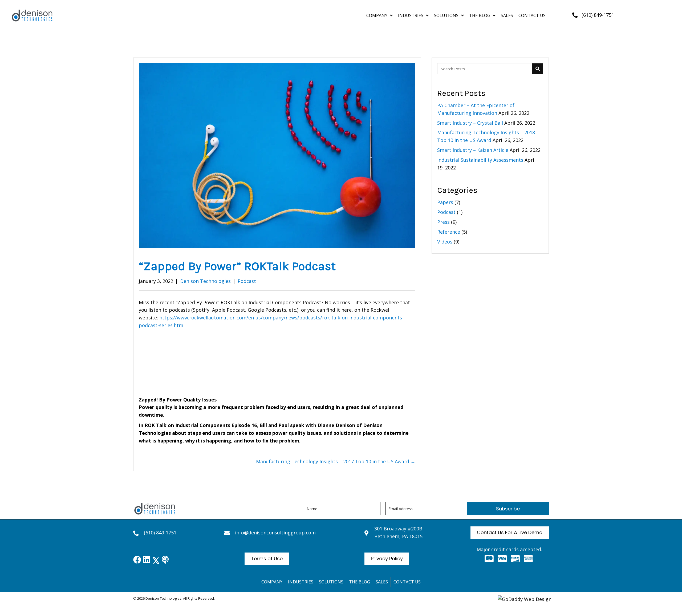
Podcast (247, 281)
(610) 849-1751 (598, 15)
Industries (300, 582)
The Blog (359, 582)
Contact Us (407, 582)
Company (271, 582)
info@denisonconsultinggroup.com (275, 532)
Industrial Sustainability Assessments (480, 160)
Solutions (331, 582)
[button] (508, 508)
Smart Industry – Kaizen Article (472, 150)
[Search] (537, 68)
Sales (382, 582)
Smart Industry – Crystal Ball (470, 123)
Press (443, 222)
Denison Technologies (205, 281)
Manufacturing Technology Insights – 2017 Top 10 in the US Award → (335, 461)
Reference (448, 232)
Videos (444, 241)
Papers (445, 202)
